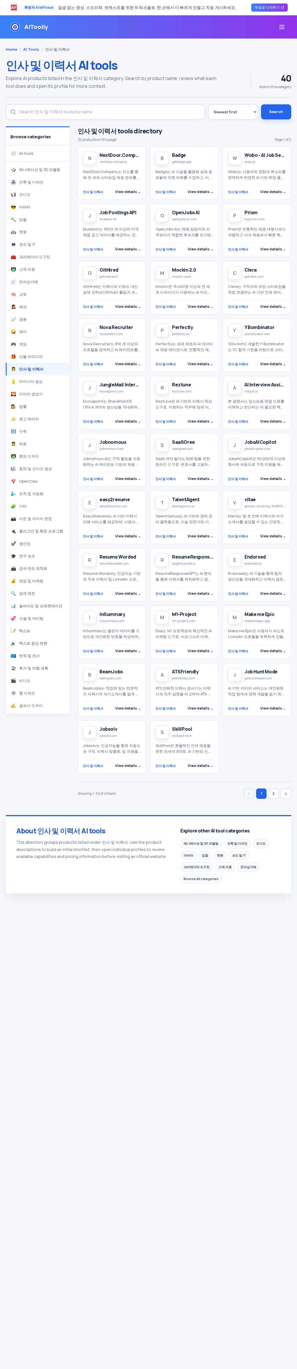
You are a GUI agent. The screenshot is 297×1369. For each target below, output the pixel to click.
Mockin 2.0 (184, 270)
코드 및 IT (239, 855)
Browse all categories (201, 879)
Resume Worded (117, 557)
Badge (179, 155)
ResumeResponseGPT (197, 557)
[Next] (285, 793)
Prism (251, 212)
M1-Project (184, 614)
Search (276, 111)
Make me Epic (259, 614)
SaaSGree (183, 442)
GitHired (108, 270)
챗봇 (220, 855)
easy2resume (114, 499)
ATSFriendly (185, 671)
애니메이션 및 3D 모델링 (201, 843)
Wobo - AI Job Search (268, 155)
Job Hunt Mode (261, 671)
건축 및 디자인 (237, 843)
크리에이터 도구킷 (197, 867)
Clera (251, 270)
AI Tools (31, 49)
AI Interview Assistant (268, 384)
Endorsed (255, 557)
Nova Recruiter (116, 327)
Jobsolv (108, 729)
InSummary (112, 614)
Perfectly (182, 327)
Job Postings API (118, 212)
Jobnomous (112, 442)
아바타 (188, 855)
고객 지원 (225, 867)
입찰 (205, 855)
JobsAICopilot (260, 442)
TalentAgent (186, 499)
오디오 (261, 843)
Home (11, 49)
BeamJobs (111, 671)
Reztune (181, 384)
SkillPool (182, 729)
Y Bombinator (259, 327)
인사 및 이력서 (93, 192)
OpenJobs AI (186, 212)
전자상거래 (248, 867)
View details (128, 191)
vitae (250, 499)
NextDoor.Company (121, 155)
